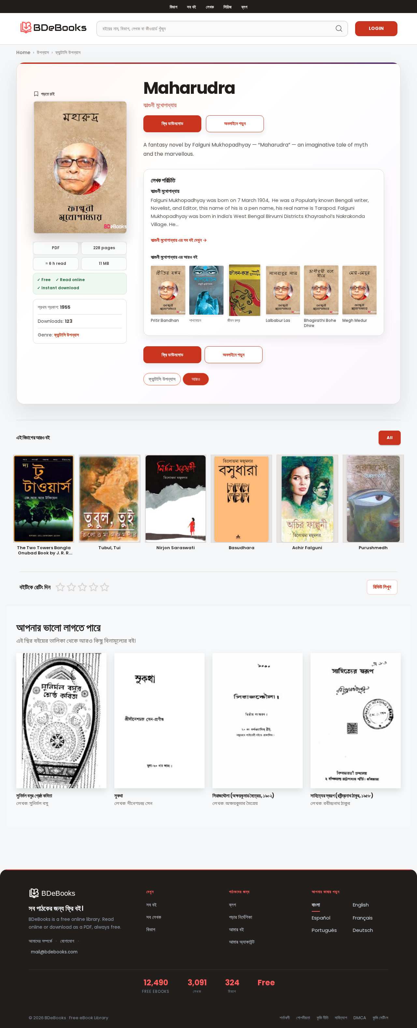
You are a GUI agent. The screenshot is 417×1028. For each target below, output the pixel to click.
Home (23, 52)
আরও (196, 379)
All (390, 438)
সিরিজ (227, 7)
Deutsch (363, 930)
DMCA (359, 1018)
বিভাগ (173, 7)
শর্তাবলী (285, 1018)
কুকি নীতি (322, 1018)
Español (321, 917)
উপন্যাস (43, 52)
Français (363, 917)
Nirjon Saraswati (175, 548)
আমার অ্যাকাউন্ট (241, 941)
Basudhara (241, 548)
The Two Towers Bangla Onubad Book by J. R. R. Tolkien (44, 550)
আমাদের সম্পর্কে (40, 941)
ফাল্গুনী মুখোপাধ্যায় (160, 105)
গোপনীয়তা (303, 1018)
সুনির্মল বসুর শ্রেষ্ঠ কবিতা (34, 795)
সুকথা (118, 795)
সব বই (191, 7)
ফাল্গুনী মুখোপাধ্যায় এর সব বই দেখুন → (179, 240)
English (361, 904)
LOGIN (376, 28)
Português (324, 930)
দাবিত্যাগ (341, 1018)
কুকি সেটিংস (380, 1018)
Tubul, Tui (109, 548)
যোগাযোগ (67, 941)
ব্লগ (244, 7)
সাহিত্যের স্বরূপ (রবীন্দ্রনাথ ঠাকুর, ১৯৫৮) (341, 795)
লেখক (210, 7)
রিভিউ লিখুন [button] (382, 586)
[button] (44, 94)
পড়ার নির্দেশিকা (240, 917)
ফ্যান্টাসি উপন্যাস (67, 52)
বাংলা (316, 904)
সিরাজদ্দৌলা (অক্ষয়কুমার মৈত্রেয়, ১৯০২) (243, 795)
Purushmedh (373, 548)
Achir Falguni (307, 548)
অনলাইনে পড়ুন (235, 123)
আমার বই (236, 929)
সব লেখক (153, 917)
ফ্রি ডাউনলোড (172, 123)
